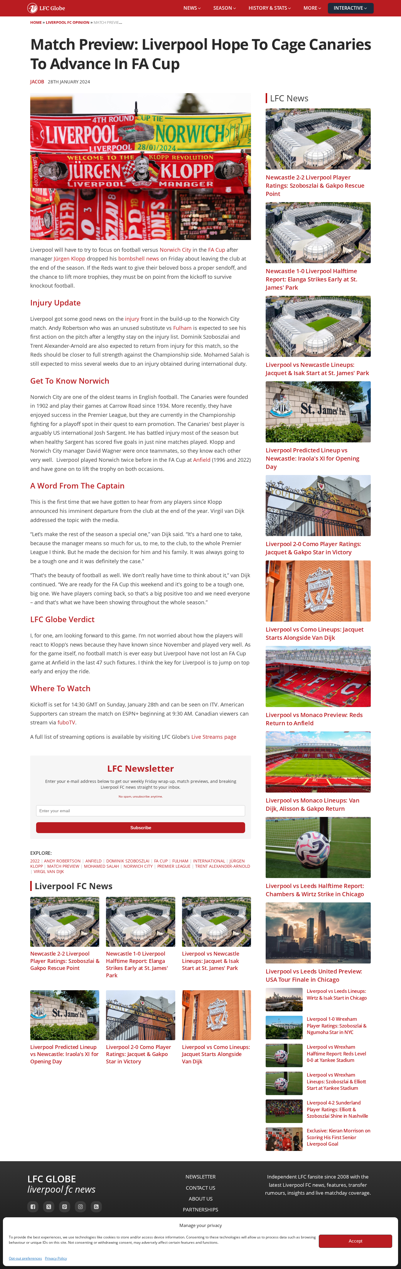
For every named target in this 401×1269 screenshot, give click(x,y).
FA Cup (216, 249)
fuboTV (66, 722)
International (209, 861)
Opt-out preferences (25, 1258)
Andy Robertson (62, 861)
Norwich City (175, 249)
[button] (193, 8)
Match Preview (63, 866)
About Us (201, 1198)
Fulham (182, 327)
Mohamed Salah (101, 866)
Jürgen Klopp (69, 258)
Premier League (174, 866)
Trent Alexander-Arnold (222, 866)
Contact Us (200, 1187)
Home (36, 22)
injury (132, 318)
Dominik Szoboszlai (127, 861)
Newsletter (201, 1176)
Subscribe (140, 827)
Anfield (201, 459)
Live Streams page (213, 736)
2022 (35, 861)
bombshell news (138, 258)
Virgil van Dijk (49, 871)
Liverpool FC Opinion (68, 22)
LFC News (289, 98)
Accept (355, 1240)
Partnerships (200, 1209)
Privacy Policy (56, 1258)
